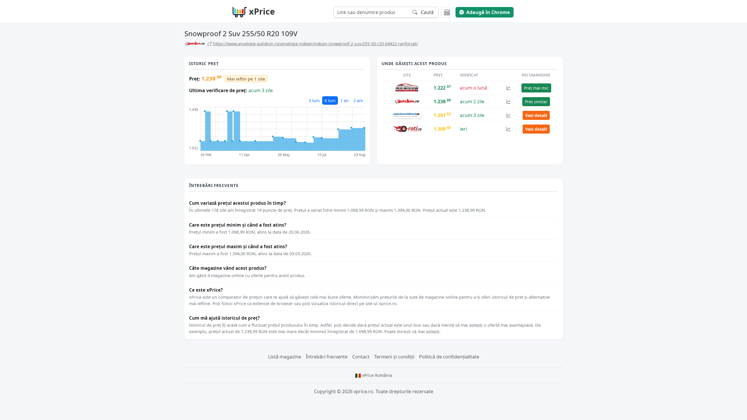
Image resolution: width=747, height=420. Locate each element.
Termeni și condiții (394, 357)
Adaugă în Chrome (488, 12)
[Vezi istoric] (508, 87)
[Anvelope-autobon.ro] (407, 101)
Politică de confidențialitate (449, 357)
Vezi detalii (536, 115)
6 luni (330, 100)
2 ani (358, 100)
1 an (344, 100)
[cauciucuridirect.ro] (407, 115)
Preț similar (536, 101)
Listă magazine (284, 357)
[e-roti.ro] (407, 128)
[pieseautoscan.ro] (407, 87)
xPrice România (376, 375)
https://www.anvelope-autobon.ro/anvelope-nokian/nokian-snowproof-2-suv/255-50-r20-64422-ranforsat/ (315, 43)
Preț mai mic (536, 88)
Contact (360, 357)
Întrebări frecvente (327, 357)
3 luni (314, 100)
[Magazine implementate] (447, 12)
